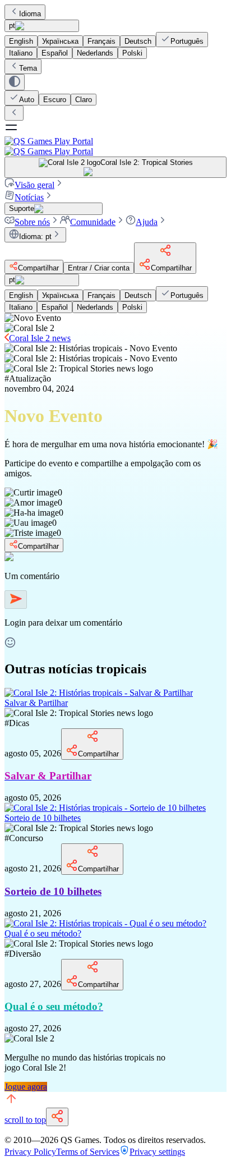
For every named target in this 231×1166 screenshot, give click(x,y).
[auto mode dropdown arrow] (14, 82)
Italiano (21, 53)
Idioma (30, 14)
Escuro (54, 99)
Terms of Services (87, 1151)
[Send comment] (15, 599)
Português (187, 41)
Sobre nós (32, 222)
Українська (60, 41)
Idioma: (35, 236)
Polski (132, 53)
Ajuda (147, 222)
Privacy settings (157, 1151)
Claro (83, 99)
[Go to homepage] (115, 146)
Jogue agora (25, 1086)
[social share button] (57, 1117)
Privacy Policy (30, 1151)
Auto (26, 99)
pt (12, 25)
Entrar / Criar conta (99, 268)
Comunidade (93, 222)
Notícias (29, 197)
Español (54, 53)
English (21, 41)
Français (101, 41)
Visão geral (34, 185)
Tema (28, 68)
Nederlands (95, 53)
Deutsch (137, 41)
